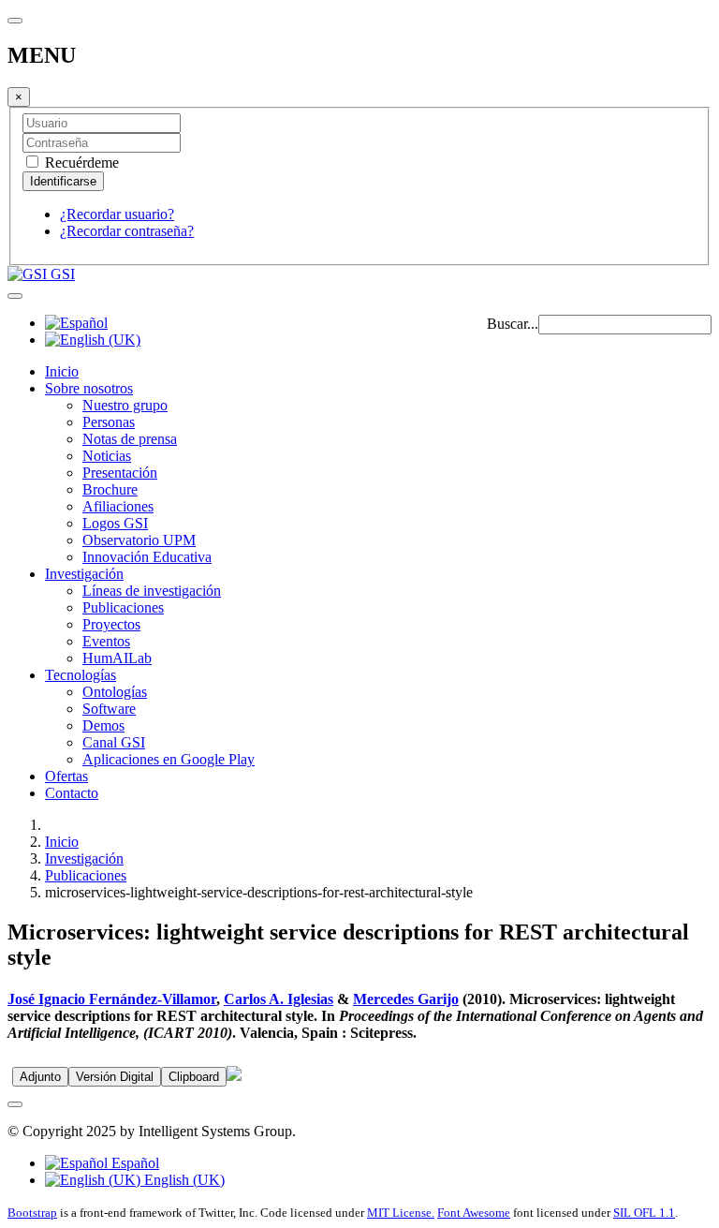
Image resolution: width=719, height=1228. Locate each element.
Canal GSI (113, 742)
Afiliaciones (118, 506)
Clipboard (194, 1077)
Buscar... (512, 324)
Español (133, 1163)
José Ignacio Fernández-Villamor (111, 999)
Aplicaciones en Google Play (168, 759)
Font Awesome (473, 1213)
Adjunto (40, 1077)
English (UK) (182, 1180)
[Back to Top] (14, 1104)
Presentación (119, 473)
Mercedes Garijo (406, 999)
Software (109, 709)
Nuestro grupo (125, 405)
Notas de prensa (129, 439)
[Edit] (234, 1076)
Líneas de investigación (151, 591)
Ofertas (66, 776)
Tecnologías (80, 675)
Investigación (84, 574)
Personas (108, 422)
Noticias (106, 456)
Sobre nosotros (89, 388)
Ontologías (114, 692)
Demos (103, 725)
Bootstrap (32, 1213)
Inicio (62, 371)
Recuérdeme (80, 162)
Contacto (71, 793)
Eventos (106, 641)
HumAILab (117, 658)
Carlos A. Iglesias (278, 999)
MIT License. (400, 1213)
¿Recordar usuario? (117, 214)
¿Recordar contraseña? (127, 231)
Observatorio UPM (139, 540)
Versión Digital (115, 1077)
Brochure (110, 489)
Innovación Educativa (147, 557)
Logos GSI (115, 523)
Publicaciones (123, 607)
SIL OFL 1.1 (644, 1213)
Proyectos (111, 624)
